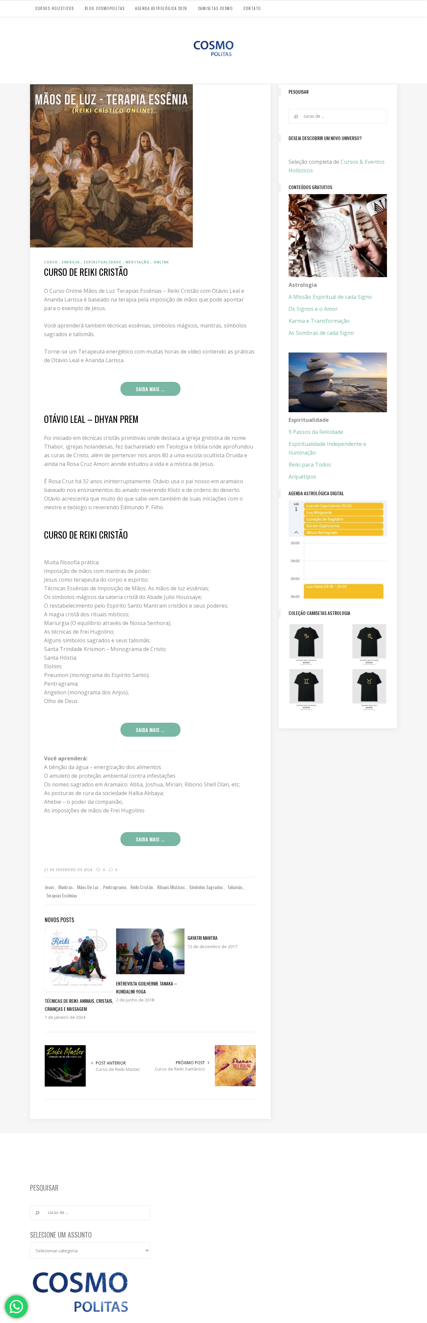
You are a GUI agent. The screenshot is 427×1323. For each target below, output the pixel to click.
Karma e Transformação (319, 320)
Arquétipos (302, 476)
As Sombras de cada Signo (321, 333)
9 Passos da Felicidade (316, 432)
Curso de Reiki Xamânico (180, 1069)
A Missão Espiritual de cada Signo (330, 296)
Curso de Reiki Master (118, 1069)
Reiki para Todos (310, 464)
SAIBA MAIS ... (150, 389)
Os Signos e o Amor (313, 308)
